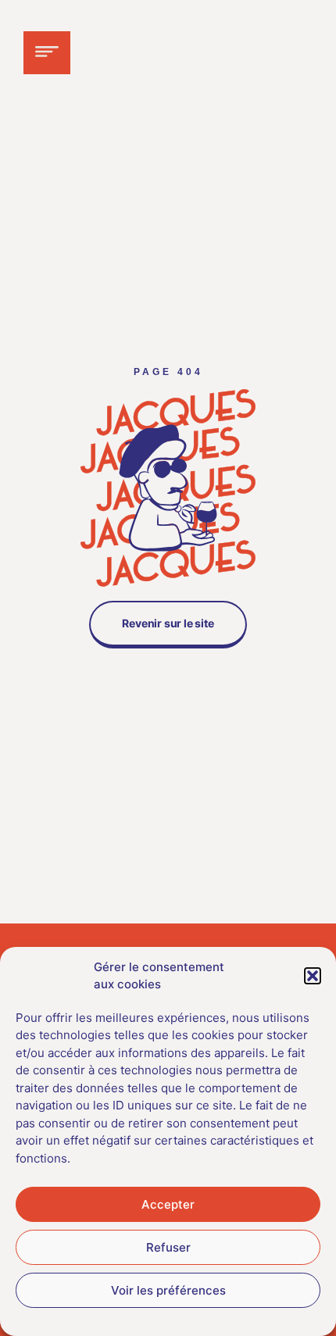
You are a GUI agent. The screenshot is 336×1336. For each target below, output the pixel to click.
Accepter (168, 1204)
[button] (312, 976)
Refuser (168, 1247)
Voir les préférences (168, 1290)
